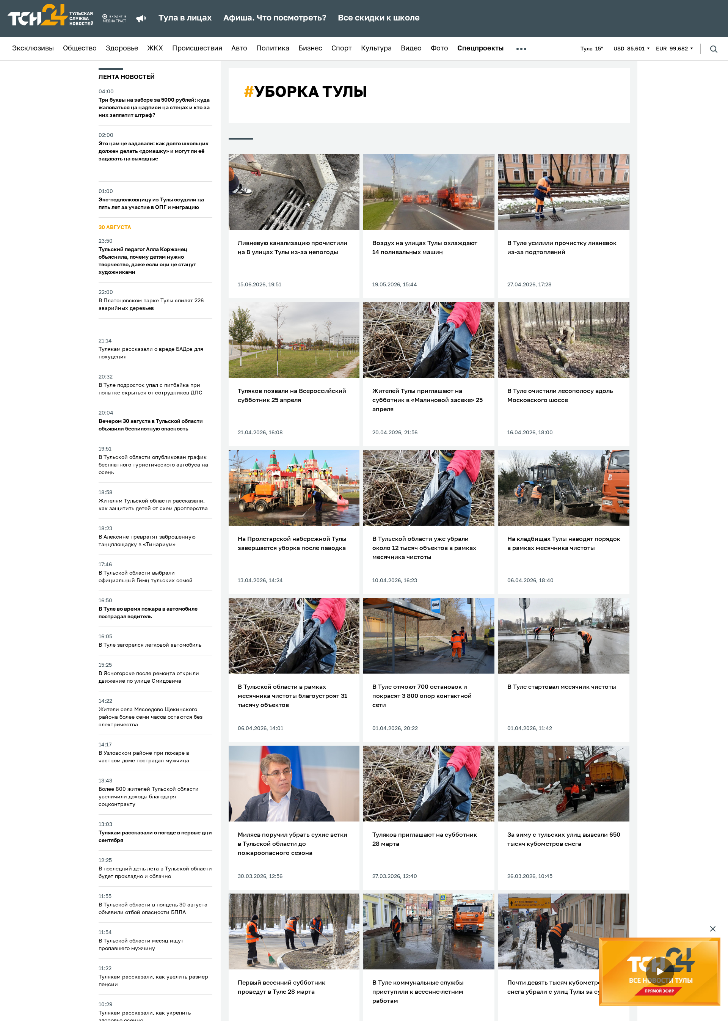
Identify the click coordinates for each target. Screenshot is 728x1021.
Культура (376, 48)
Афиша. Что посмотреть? (274, 18)
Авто (239, 48)
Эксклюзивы (33, 48)
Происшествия (197, 48)
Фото (439, 48)
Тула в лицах (185, 18)
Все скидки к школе (379, 18)
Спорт (341, 48)
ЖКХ (155, 48)
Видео (411, 48)
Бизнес (310, 48)
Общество (80, 48)
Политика (272, 48)
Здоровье (122, 48)
